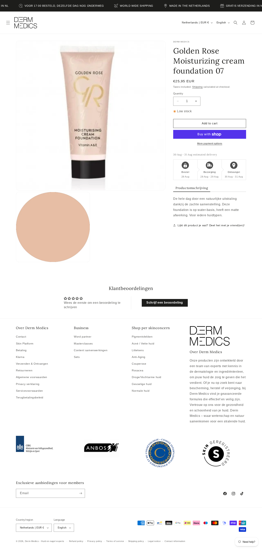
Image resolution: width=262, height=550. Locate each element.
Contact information (175, 541)
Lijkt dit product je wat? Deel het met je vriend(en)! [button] (211, 225)
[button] (8, 22)
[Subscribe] (80, 493)
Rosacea (137, 370)
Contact (21, 336)
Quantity (178, 93)
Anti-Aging (138, 356)
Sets (77, 356)
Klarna (20, 356)
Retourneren (24, 370)
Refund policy (76, 541)
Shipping (197, 87)
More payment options (209, 143)
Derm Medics (32, 541)
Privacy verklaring (28, 383)
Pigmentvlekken (142, 336)
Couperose (139, 363)
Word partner (82, 336)
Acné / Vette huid (143, 343)
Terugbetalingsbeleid (29, 397)
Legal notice (154, 541)
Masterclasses (83, 343)
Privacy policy (94, 541)
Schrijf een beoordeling (164, 302)
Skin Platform (25, 343)
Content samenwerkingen (90, 350)
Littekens (138, 350)
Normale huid (140, 390)
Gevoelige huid (142, 383)
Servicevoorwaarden (29, 390)
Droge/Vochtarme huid (146, 377)
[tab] (191, 188)
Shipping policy (136, 541)
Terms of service (115, 541)
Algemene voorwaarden (31, 377)
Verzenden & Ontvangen (32, 363)
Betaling (21, 350)
